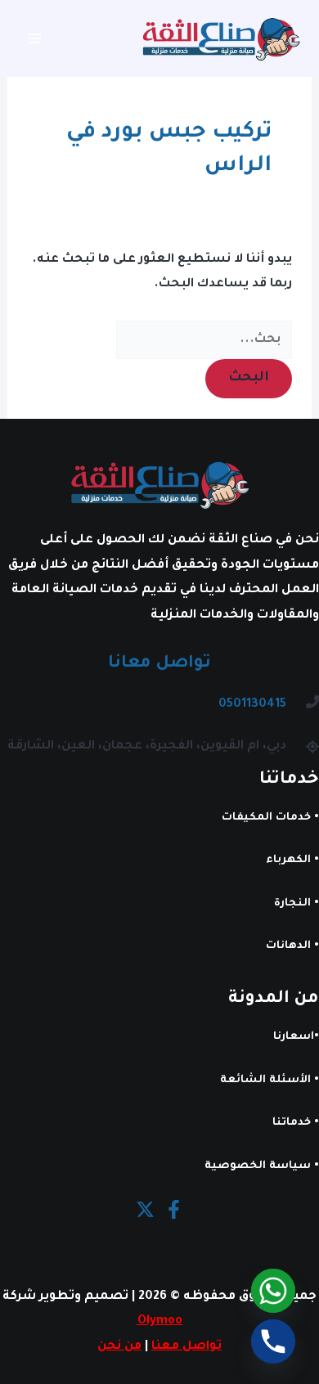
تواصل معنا (186, 1347)
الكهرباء (288, 860)
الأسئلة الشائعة (265, 1080)
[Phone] (273, 1341)
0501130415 (252, 705)
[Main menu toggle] (34, 38)
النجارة (292, 904)
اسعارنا (293, 1037)
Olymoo (159, 1321)
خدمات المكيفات (266, 818)
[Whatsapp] (273, 1291)
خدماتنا (291, 1123)
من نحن (119, 1347)
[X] (145, 1209)
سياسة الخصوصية (257, 1166)
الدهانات (288, 946)
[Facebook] (173, 1209)
